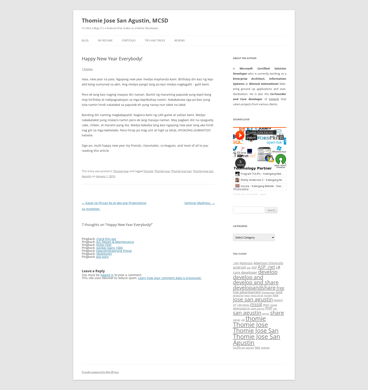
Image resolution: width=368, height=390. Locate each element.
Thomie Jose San (181, 171)
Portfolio (128, 40)
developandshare (254, 287)
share (277, 312)
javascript (238, 295)
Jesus (247, 295)
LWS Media (243, 304)
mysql (273, 305)
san (275, 308)
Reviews (179, 40)
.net (236, 263)
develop (267, 271)
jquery (278, 300)
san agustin (247, 312)
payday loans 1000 (109, 248)
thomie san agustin (243, 347)
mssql (256, 304)
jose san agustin (253, 299)
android (239, 267)
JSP (234, 304)
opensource (241, 308)
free (280, 288)
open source (257, 308)
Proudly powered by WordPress (100, 372)
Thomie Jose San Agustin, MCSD (125, 20)
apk (249, 267)
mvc (266, 304)
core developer (245, 272)
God (279, 291)
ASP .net (266, 267)
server (265, 313)
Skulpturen (104, 254)
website (265, 347)
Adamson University (268, 263)
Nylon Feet (103, 245)
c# (278, 267)
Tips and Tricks (155, 40)
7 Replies (87, 69)
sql (243, 320)
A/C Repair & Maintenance (115, 242)
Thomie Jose (120, 171)
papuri (263, 194)
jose (275, 295)
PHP (268, 308)
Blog (85, 40)
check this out (106, 239)
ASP (254, 267)
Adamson (246, 263)
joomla (268, 295)
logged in (107, 275)
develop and (248, 277)
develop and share (256, 282)
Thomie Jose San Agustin (245, 194)
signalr (236, 319)
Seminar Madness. (199, 203)
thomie (148, 171)
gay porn (102, 257)
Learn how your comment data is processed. (169, 278)
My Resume (105, 40)
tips (257, 347)
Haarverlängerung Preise (114, 251)
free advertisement (247, 292)
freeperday (268, 292)
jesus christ (257, 295)
